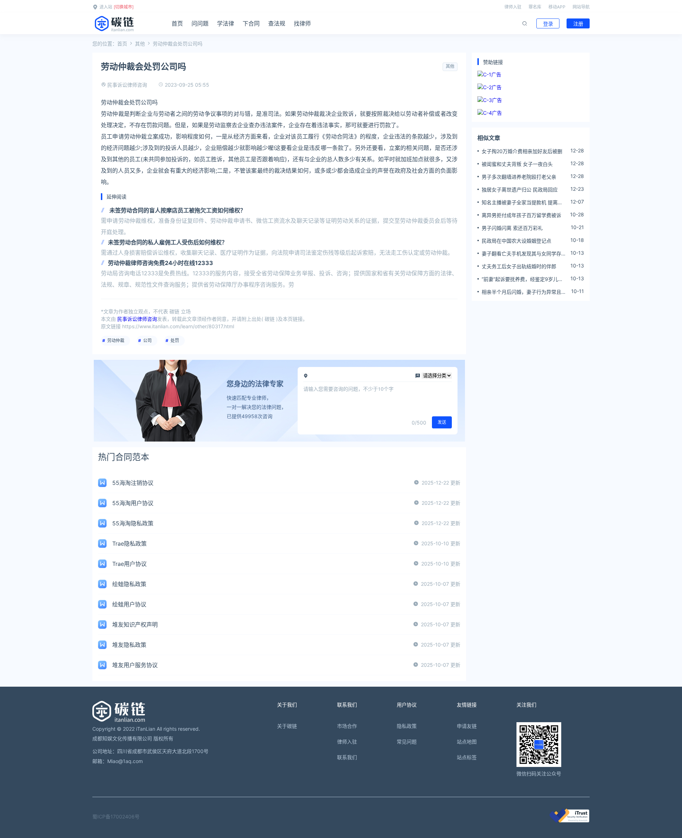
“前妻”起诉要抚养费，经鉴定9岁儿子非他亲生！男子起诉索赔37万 (522, 279)
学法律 (225, 23)
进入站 (105, 7)
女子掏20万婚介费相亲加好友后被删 (522, 151)
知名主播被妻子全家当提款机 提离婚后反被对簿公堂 (522, 202)
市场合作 (347, 726)
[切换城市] (124, 7)
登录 (548, 24)
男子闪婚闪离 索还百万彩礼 (512, 228)
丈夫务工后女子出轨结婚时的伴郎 (519, 266)
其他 (140, 43)
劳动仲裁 (115, 340)
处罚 (174, 340)
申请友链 (467, 726)
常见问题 (407, 742)
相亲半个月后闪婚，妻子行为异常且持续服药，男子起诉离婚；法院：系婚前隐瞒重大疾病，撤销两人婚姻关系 (524, 292)
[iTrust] (569, 821)
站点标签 (467, 757)
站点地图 (467, 742)
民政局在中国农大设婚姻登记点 (516, 241)
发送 (442, 422)
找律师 (302, 23)
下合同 (251, 23)
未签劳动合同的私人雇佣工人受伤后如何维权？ (167, 242)
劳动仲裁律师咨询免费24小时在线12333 (160, 262)
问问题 (200, 23)
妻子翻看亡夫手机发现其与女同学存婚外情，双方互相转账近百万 (524, 253)
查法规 (276, 23)
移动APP (556, 7)
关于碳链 (287, 726)
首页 (177, 23)
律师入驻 (512, 7)
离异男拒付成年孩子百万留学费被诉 (521, 215)
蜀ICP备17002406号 (116, 816)
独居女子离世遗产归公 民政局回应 (520, 189)
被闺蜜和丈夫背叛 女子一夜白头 (517, 164)
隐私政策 (407, 726)
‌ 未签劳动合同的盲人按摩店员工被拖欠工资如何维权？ (177, 210)
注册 (578, 24)
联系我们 (347, 757)
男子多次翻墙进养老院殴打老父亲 (519, 177)
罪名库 (535, 7)
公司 (147, 340)
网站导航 (581, 7)
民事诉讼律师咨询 (127, 85)
